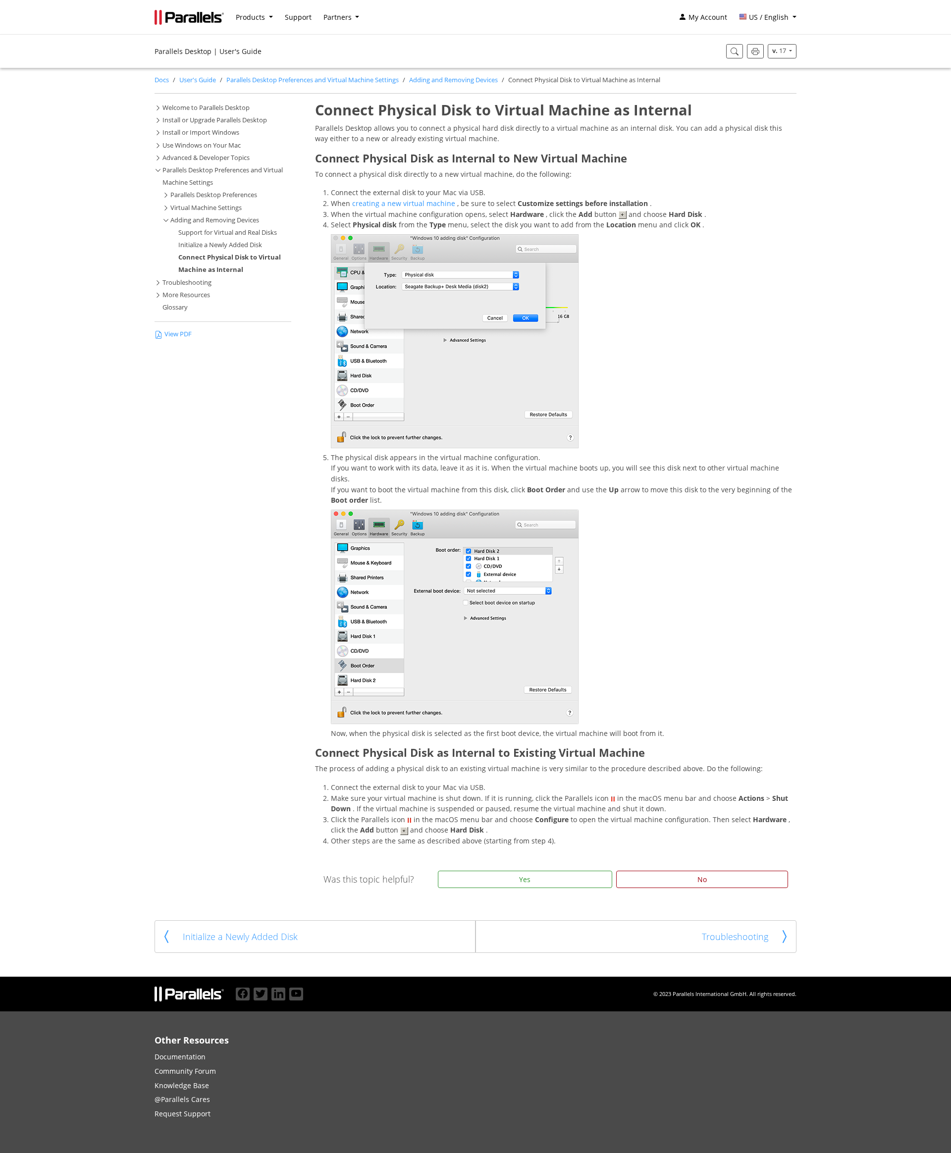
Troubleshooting (186, 282)
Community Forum (185, 1071)
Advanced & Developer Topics (206, 158)
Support (298, 17)
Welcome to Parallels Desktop (206, 108)
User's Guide (197, 80)
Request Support (183, 1113)
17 (780, 51)
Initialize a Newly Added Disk (220, 245)
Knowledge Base (182, 1085)
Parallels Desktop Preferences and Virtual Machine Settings (312, 80)
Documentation (180, 1056)
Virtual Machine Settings (206, 208)
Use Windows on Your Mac (201, 145)
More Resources (186, 295)
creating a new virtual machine (404, 203)
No (702, 879)
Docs (162, 80)
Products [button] (251, 17)
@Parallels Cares (182, 1099)
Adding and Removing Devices (453, 80)
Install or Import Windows (200, 132)
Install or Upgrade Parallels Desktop (214, 120)
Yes (524, 879)
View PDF (178, 334)
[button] (767, 17)
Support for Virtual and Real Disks (227, 232)
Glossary (175, 307)
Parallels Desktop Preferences (213, 195)
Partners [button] (338, 17)
